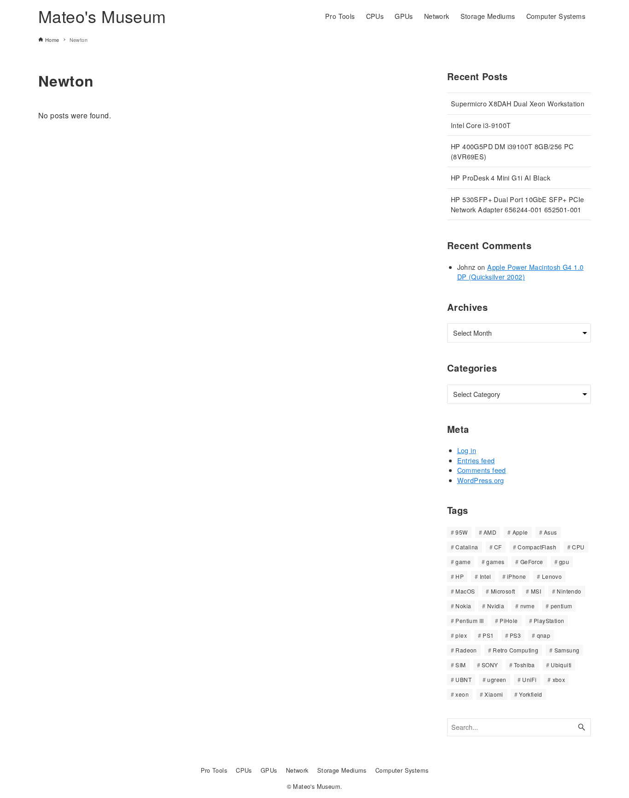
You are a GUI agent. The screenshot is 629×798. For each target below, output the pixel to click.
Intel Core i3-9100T (481, 125)
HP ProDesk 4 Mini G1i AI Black (500, 177)
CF (498, 547)
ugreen (496, 679)
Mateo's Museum (102, 16)
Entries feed (476, 460)
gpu (564, 561)
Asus (550, 532)
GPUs (269, 770)
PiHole (509, 620)
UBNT (463, 679)
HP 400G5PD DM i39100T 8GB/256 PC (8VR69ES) (512, 151)
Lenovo (552, 576)
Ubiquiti (561, 665)
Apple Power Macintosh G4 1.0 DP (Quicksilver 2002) (520, 272)
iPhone (516, 576)
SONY (490, 665)
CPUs (244, 770)
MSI (536, 591)
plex (461, 635)
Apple (520, 532)
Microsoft (503, 591)
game (463, 561)
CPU (578, 547)
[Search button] (581, 727)
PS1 (488, 635)
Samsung (567, 650)
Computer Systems (401, 770)
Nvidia (495, 606)
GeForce (531, 561)
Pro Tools (214, 770)
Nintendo (569, 591)
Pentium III (469, 620)
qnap (544, 635)
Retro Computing (515, 650)
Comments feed (481, 470)
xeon (462, 694)
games (495, 561)
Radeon (466, 650)
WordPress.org (480, 480)
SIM (460, 665)
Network (297, 770)
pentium (561, 606)
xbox (559, 679)
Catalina (466, 547)
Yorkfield (530, 694)
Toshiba (524, 665)
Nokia (463, 606)
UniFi (529, 679)
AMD (489, 532)
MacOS (465, 591)
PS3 (515, 635)
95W (461, 532)
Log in (466, 450)
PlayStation (549, 620)
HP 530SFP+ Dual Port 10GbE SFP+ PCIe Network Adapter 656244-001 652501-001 (517, 204)
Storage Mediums (342, 770)
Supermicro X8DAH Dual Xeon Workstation (517, 103)
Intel (485, 576)
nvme (527, 606)
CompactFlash (537, 547)
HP (459, 576)
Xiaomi (493, 694)
